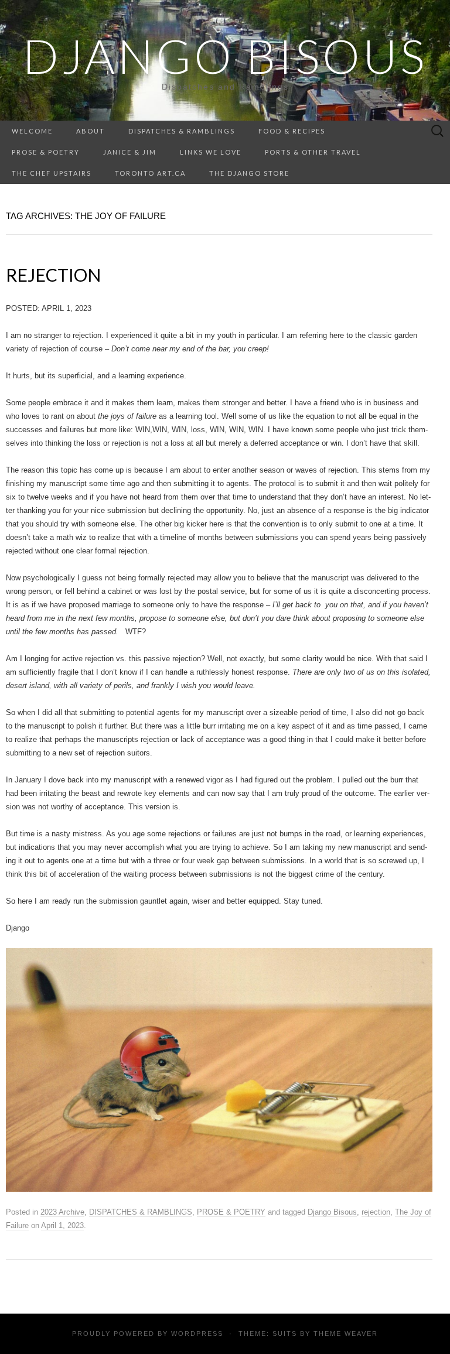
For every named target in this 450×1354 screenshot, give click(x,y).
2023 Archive (62, 1212)
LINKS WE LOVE (210, 152)
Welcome (32, 131)
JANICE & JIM (129, 152)
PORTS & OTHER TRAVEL (313, 152)
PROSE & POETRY (46, 152)
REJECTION (53, 274)
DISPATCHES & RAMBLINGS (181, 131)
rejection (376, 1212)
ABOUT (90, 131)
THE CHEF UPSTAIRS (51, 173)
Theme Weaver (345, 1333)
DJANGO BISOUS (225, 56)
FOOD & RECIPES (291, 131)
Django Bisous (332, 1212)
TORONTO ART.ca (150, 173)
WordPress (197, 1333)
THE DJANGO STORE (249, 173)
